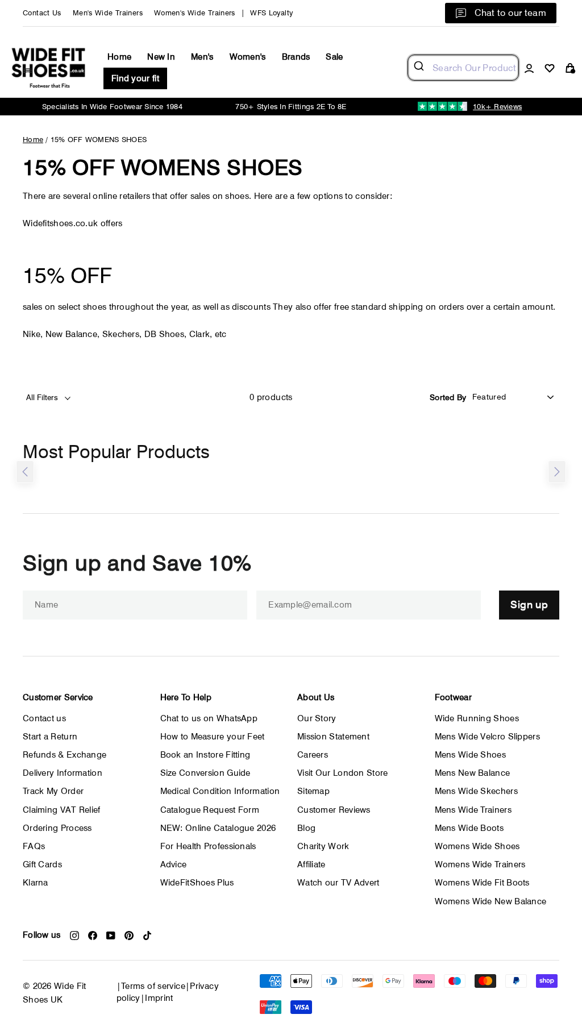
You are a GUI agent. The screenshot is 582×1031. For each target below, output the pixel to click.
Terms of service (153, 986)
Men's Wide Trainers (108, 13)
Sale (334, 57)
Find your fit (135, 78)
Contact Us (42, 13)
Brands (296, 57)
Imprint (159, 998)
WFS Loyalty (271, 13)
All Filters (43, 397)
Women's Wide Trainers (194, 13)
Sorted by (448, 397)
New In (161, 57)
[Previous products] (25, 471)
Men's (202, 57)
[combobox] (463, 68)
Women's (248, 57)
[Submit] (420, 67)
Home (119, 57)
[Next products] (557, 471)
